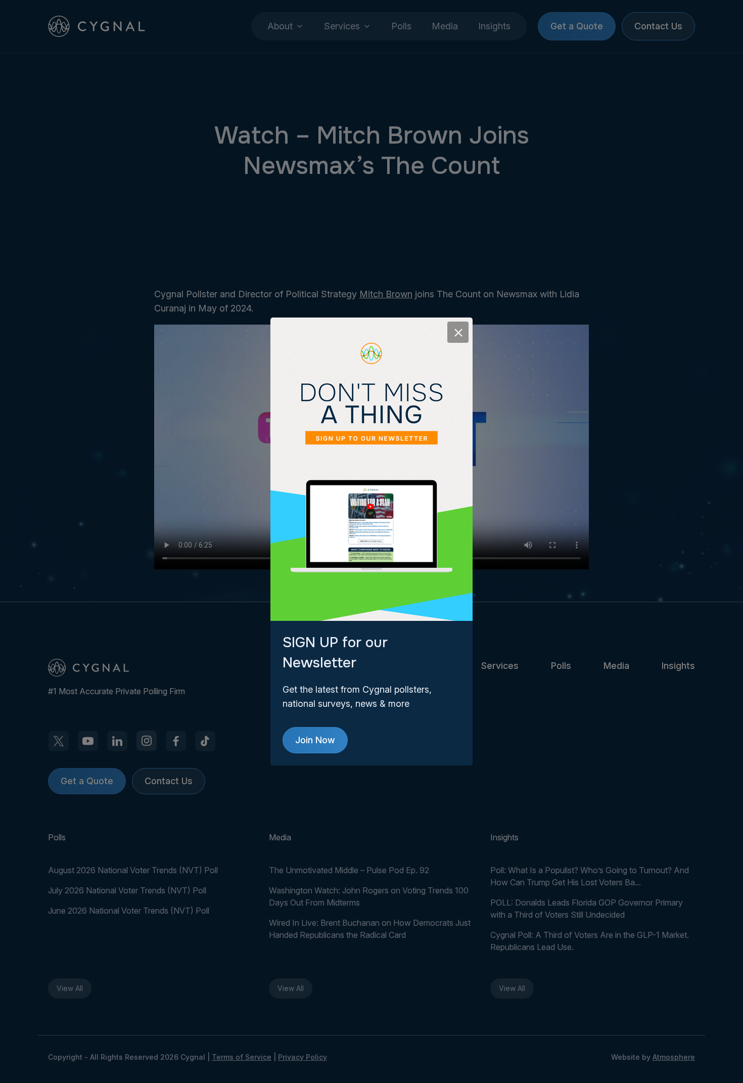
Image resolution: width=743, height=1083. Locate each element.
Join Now (315, 740)
